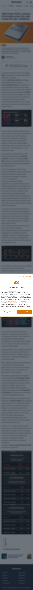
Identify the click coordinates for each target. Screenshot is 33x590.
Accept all (25, 312)
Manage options (8, 312)
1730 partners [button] (12, 291)
